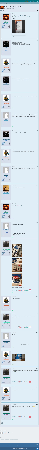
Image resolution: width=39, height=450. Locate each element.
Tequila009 (7, 8)
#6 (37, 112)
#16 (37, 332)
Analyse (3, 439)
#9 (37, 166)
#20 (37, 404)
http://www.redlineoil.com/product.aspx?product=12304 (22, 16)
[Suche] (33, 1)
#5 (37, 94)
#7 (37, 130)
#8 (37, 149)
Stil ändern (37, 444)
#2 (37, 40)
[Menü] (38, 1)
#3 (37, 58)
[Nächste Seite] (5, 10)
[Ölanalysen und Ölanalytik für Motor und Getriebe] (28, 1)
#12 (37, 222)
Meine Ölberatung (14, 290)
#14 (37, 296)
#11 (37, 203)
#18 (37, 368)
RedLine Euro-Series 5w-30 (22, 15)
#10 (37, 185)
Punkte (3, 26)
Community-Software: (19, 448)
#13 (37, 240)
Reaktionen (3, 25)
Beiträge (3, 27)
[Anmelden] (35, 1)
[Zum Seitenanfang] (37, 449)
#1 (37, 13)
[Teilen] (38, 10)
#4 (37, 76)
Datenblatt (7, 439)
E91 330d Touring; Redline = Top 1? (8, 432)
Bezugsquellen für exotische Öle (17, 205)
